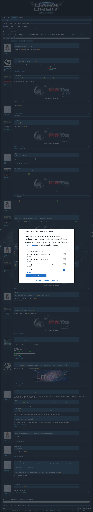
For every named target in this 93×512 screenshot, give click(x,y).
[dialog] (46, 256)
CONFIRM (36, 275)
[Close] (71, 231)
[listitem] (46, 251)
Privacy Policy (55, 280)
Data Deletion (38, 280)
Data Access (46, 280)
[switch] (64, 254)
